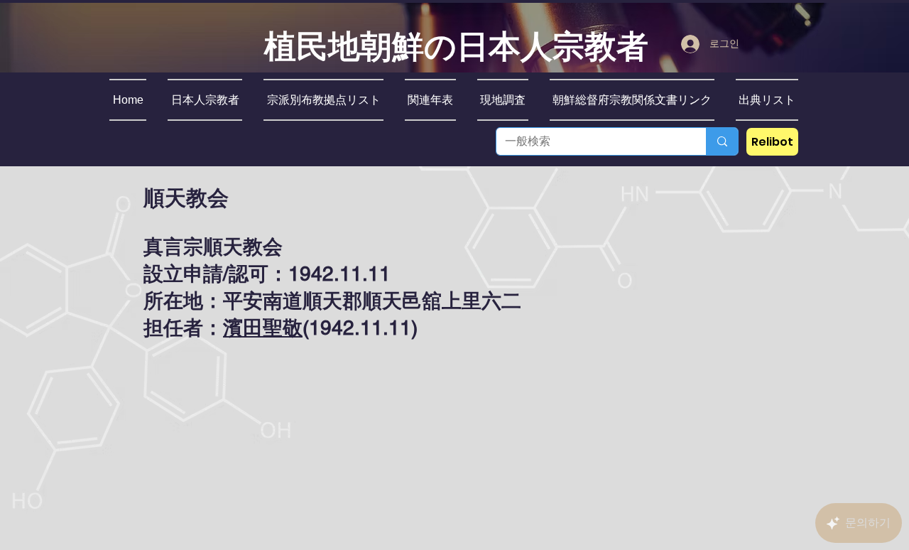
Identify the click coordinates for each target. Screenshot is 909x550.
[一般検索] (722, 141)
